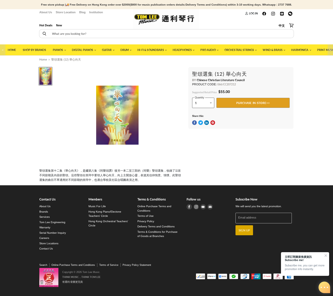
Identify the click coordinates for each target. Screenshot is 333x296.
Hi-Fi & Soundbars (151, 50)
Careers (44, 237)
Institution (96, 12)
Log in (253, 13)
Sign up (244, 230)
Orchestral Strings (240, 50)
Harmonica (300, 50)
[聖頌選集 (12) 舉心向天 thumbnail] (45, 76)
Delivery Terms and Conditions (156, 226)
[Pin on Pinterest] (212, 122)
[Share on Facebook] (194, 122)
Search (43, 265)
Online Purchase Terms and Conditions (73, 265)
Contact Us (46, 248)
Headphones (183, 50)
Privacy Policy (145, 221)
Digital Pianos (83, 50)
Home (12, 50)
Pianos (58, 50)
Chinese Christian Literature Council (221, 80)
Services (44, 216)
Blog (82, 12)
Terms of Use (145, 215)
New (59, 25)
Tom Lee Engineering (52, 222)
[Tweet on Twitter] (200, 122)
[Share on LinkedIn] (206, 122)
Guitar (107, 50)
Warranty (44, 227)
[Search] (44, 33)
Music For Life (97, 206)
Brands (43, 211)
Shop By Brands (34, 50)
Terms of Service (108, 265)
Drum (125, 50)
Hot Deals (45, 25)
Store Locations (48, 243)
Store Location (66, 12)
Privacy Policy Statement (137, 265)
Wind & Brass (273, 50)
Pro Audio (208, 50)
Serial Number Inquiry (52, 232)
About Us (45, 12)
